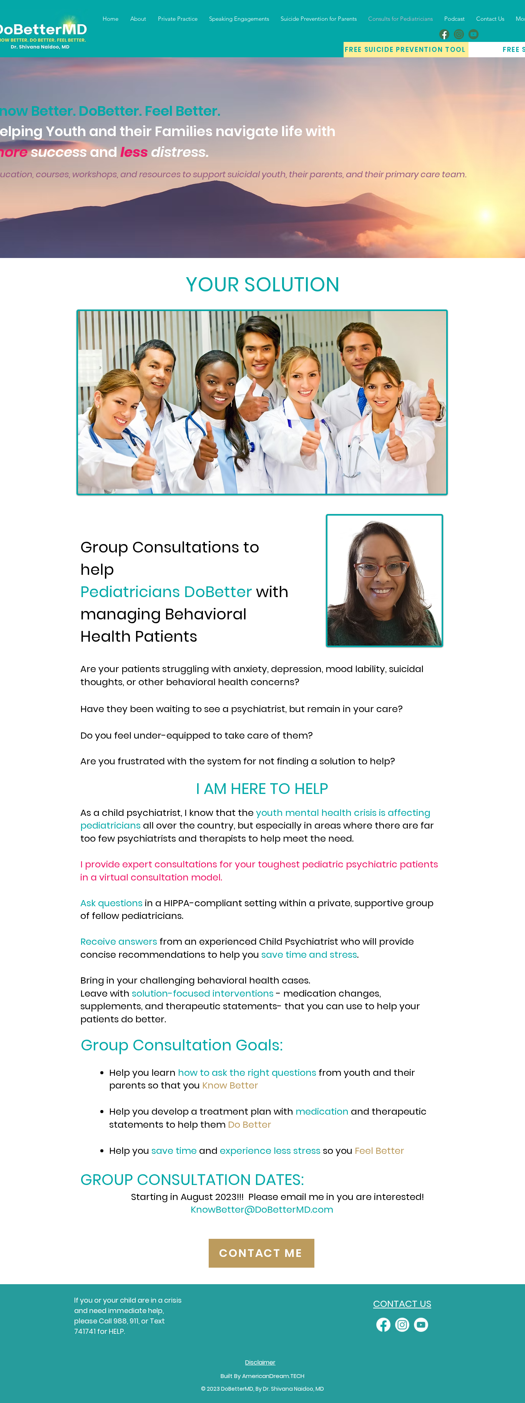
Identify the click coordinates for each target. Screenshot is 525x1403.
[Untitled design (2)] (383, 1324)
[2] (459, 34)
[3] (473, 34)
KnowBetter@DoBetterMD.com (262, 1209)
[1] (444, 34)
